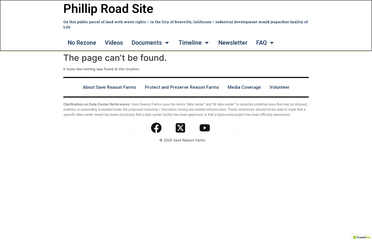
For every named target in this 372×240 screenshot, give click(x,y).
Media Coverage (244, 87)
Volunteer (280, 87)
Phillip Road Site (108, 9)
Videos (114, 42)
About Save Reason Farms (109, 87)
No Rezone (82, 42)
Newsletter (233, 42)
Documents (147, 42)
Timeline (190, 42)
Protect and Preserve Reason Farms (182, 87)
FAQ (261, 42)
